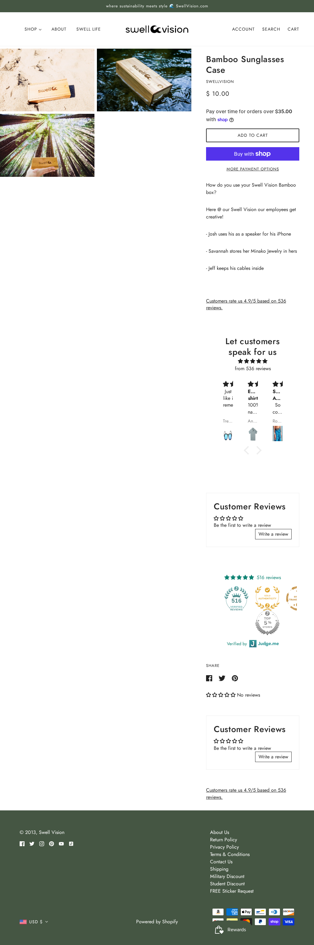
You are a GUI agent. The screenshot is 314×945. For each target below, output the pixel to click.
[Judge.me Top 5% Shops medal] (238, 623)
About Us (219, 832)
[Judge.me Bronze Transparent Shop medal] (269, 598)
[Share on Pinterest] (234, 678)
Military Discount (227, 876)
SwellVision (220, 81)
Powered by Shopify (157, 921)
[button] (221, 694)
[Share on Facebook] (210, 678)
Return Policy (223, 839)
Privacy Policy (224, 846)
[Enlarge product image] (47, 80)
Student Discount (227, 883)
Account (243, 29)
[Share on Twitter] (222, 678)
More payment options (253, 169)
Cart (293, 29)
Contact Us (221, 861)
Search (271, 29)
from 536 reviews (253, 368)
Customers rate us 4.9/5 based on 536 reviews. (246, 304)
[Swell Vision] (157, 28)
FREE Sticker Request (232, 891)
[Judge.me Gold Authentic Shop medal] (238, 598)
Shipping (219, 868)
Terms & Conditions (230, 854)
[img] (252, 361)
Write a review (273, 534)
